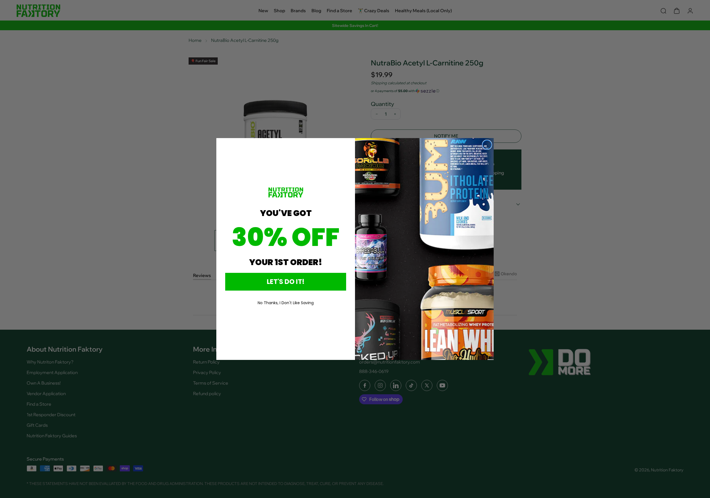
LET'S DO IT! (286, 281)
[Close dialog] (487, 144)
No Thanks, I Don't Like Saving (286, 303)
